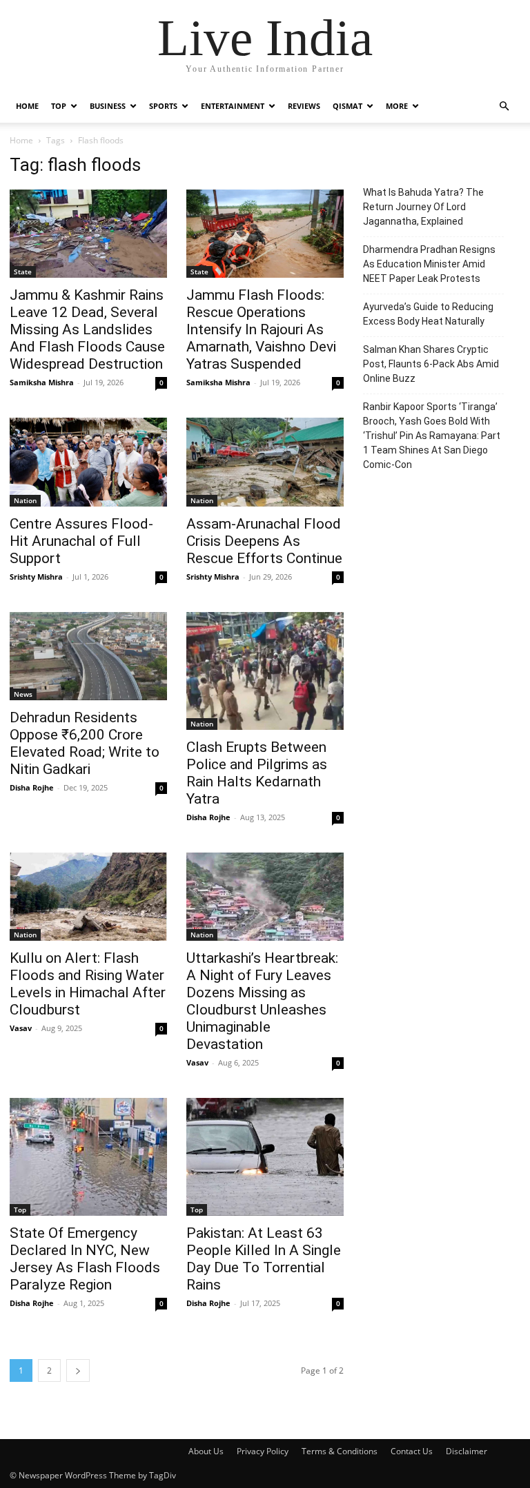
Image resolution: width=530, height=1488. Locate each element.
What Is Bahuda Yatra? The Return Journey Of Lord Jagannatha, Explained (423, 207)
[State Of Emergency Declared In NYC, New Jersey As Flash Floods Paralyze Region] (88, 1157)
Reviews (304, 106)
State (23, 271)
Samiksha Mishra (42, 382)
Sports (163, 106)
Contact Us (412, 1451)
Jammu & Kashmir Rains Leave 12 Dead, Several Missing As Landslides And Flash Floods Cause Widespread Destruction (87, 329)
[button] (503, 106)
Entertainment (232, 106)
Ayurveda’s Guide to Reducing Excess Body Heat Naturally (428, 314)
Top (58, 106)
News (23, 694)
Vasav (21, 1028)
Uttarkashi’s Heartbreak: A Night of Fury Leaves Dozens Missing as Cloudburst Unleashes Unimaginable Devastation (262, 1001)
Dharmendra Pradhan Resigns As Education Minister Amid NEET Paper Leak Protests (429, 264)
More (397, 106)
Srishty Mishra (36, 576)
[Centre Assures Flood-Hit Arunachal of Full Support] (88, 462)
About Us (206, 1451)
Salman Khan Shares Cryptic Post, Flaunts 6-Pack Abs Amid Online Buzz (431, 364)
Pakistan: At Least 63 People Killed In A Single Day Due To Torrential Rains (263, 1259)
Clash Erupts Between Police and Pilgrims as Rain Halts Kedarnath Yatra (256, 773)
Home (27, 106)
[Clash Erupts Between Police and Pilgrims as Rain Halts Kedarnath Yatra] (265, 671)
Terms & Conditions (339, 1451)
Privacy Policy (262, 1451)
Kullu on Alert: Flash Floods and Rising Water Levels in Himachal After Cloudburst (88, 984)
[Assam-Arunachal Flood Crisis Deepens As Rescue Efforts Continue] (265, 462)
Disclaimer (466, 1451)
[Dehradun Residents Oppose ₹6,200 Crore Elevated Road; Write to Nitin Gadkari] (88, 656)
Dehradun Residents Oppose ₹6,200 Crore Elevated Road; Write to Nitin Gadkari (84, 743)
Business (108, 106)
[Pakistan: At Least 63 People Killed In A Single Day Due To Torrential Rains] (265, 1157)
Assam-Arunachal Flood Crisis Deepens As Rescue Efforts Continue (264, 541)
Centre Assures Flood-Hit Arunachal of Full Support (81, 541)
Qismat (347, 106)
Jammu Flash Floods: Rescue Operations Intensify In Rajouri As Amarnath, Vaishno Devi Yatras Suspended (261, 329)
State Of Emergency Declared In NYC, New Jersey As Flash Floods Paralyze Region (85, 1259)
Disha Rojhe (32, 787)
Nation (25, 500)
